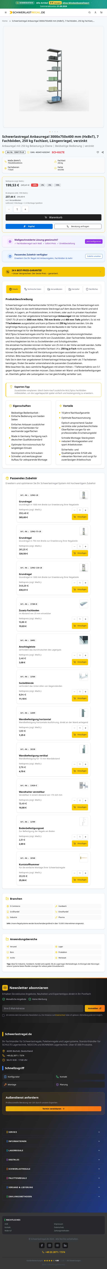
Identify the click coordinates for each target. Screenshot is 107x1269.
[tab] (53, 272)
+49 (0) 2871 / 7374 (15, 1055)
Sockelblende (26, 683)
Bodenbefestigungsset (31, 828)
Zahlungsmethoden (61, 1231)
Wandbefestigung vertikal (33, 755)
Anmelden (93, 1008)
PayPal (31, 226)
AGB (6, 1224)
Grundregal (25, 501)
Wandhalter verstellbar (32, 791)
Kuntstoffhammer (29, 864)
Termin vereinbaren (51, 1108)
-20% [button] (35, 185)
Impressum (58, 1224)
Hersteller (76, 289)
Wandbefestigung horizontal (35, 719)
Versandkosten (56, 289)
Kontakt (7, 1227)
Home (5, 21)
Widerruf (8, 1231)
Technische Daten (34, 289)
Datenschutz (60, 1015)
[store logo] (27, 12)
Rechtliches (93, 289)
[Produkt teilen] (102, 152)
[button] (50, 132)
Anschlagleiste (27, 646)
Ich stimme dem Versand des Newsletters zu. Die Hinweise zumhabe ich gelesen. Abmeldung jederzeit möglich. (54, 1015)
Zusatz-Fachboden (29, 610)
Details (15, 289)
